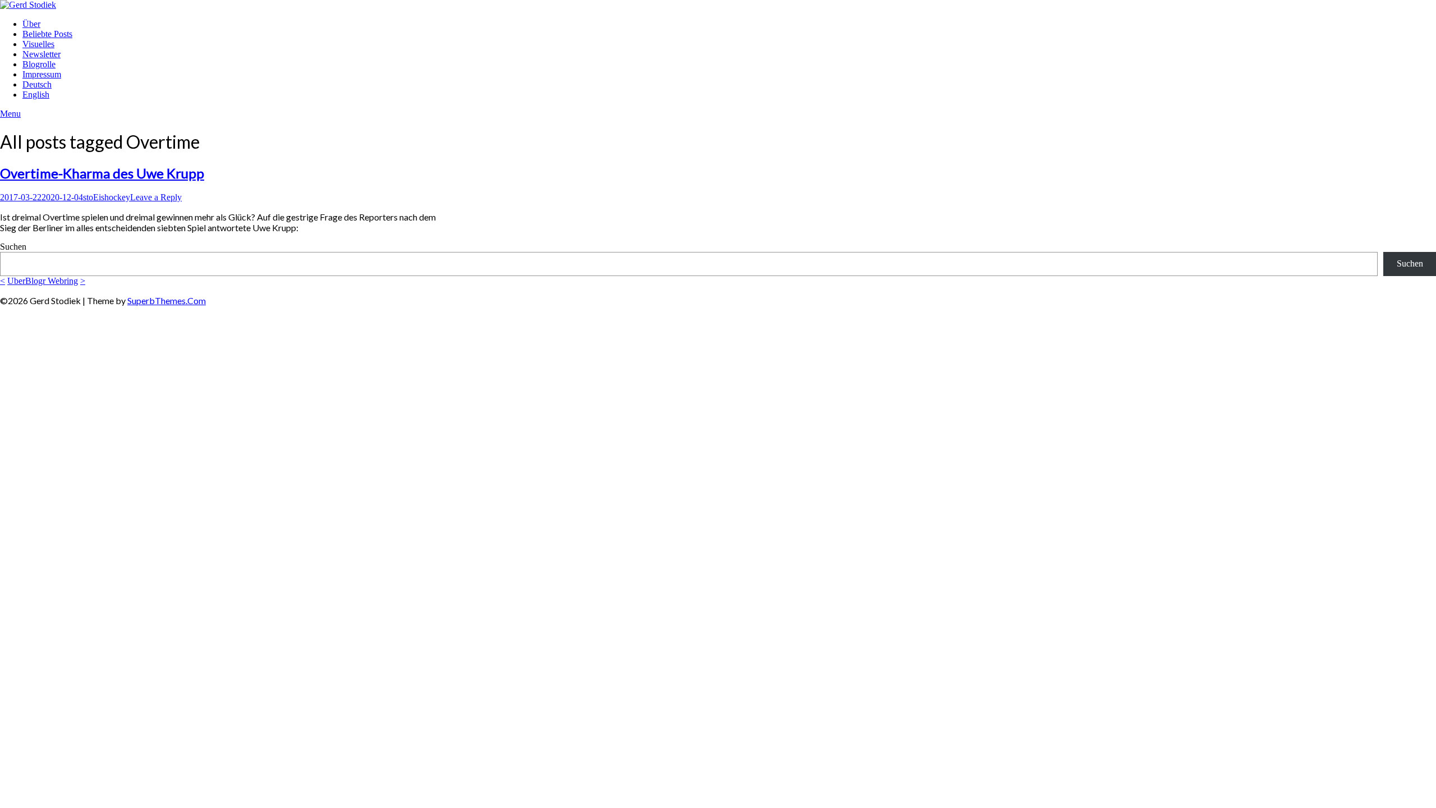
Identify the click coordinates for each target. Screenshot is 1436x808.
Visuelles (38, 44)
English (35, 94)
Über (31, 24)
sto (88, 197)
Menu (10, 113)
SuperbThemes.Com (166, 300)
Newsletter (41, 54)
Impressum (41, 74)
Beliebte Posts (47, 34)
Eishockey (111, 197)
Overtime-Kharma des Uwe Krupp (102, 173)
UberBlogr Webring (42, 281)
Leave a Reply (156, 197)
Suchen (13, 246)
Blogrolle (39, 64)
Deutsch (37, 84)
